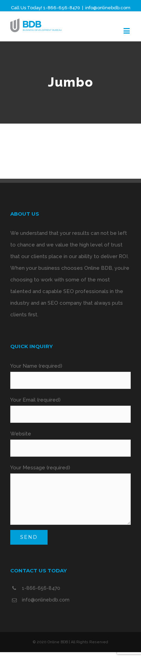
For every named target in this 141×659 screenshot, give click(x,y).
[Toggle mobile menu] (127, 30)
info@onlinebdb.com (107, 7)
